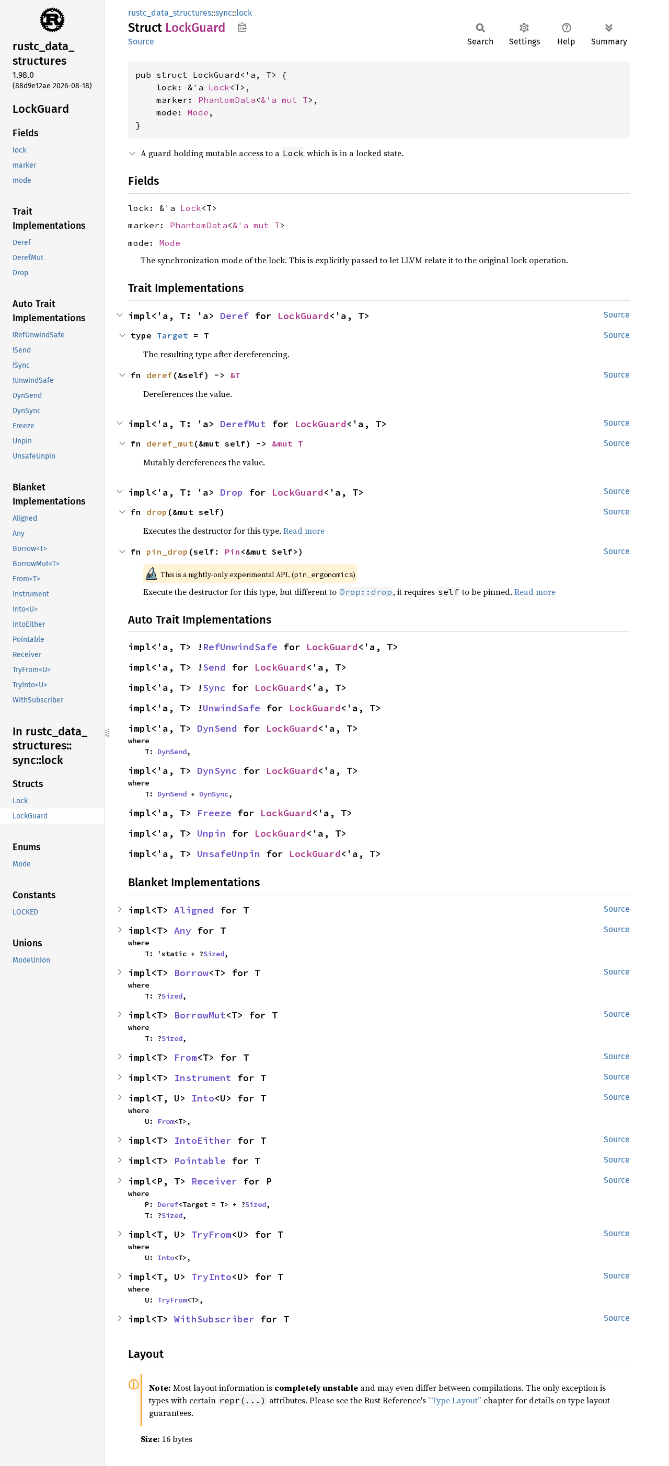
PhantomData (227, 100)
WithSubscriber (214, 1319)
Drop (231, 492)
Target (172, 335)
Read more (304, 530)
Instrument (203, 1078)
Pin (232, 551)
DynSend (217, 728)
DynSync (217, 771)
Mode (198, 112)
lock (244, 13)
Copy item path (242, 27)
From (185, 1057)
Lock (219, 87)
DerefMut (243, 424)
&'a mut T (284, 100)
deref (159, 375)
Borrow (191, 973)
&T (235, 375)
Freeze (214, 813)
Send (214, 667)
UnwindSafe (231, 708)
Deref (234, 316)
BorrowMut (200, 1015)
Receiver (214, 1181)
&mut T (287, 443)
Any (182, 930)
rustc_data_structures (169, 13)
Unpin (211, 833)
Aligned (194, 910)
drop (156, 512)
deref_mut (169, 443)
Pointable (200, 1161)
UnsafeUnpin (228, 854)
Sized (213, 953)
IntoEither (203, 1140)
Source (141, 41)
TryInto (211, 1277)
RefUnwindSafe (240, 647)
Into (202, 1098)
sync (223, 13)
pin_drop (167, 551)
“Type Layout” (454, 1400)
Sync (214, 688)
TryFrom (211, 1234)
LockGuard (303, 316)
